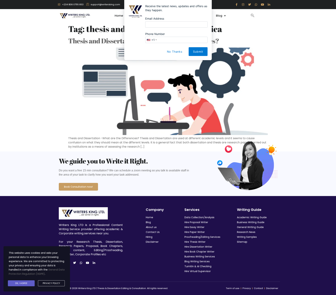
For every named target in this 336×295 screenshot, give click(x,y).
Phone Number (155, 34)
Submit (198, 51)
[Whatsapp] (81, 263)
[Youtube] (87, 263)
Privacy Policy (51, 283)
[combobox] (151, 40)
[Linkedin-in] (94, 263)
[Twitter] (74, 263)
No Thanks (174, 51)
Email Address (154, 18)
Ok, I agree (21, 283)
